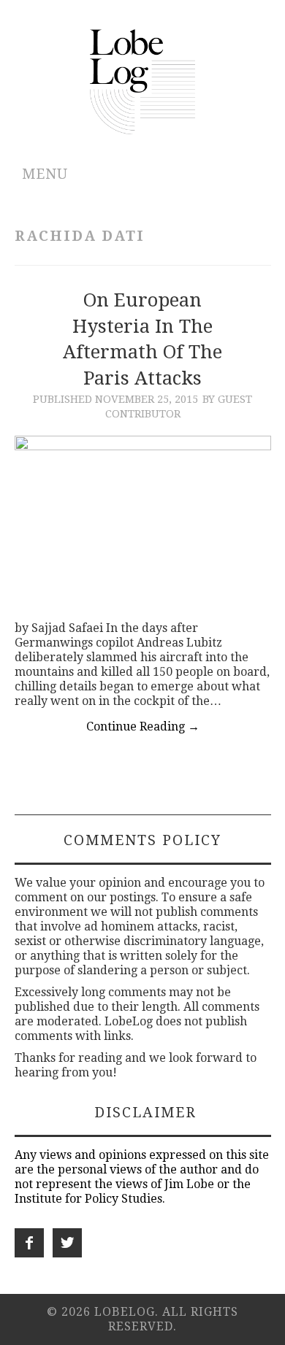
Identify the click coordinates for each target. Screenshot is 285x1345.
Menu (45, 174)
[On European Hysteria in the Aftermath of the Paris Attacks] (143, 521)
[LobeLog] (143, 81)
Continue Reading (143, 726)
